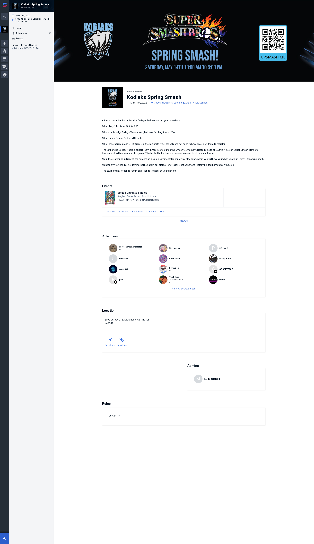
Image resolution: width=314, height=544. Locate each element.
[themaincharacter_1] (120, 249)
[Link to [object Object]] (114, 248)
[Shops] (4, 59)
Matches (151, 211)
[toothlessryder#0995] (170, 282)
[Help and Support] (4, 74)
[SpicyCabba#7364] (170, 271)
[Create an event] (4, 43)
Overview (110, 211)
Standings (137, 211)
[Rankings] (4, 51)
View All (184, 220)
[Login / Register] (4, 538)
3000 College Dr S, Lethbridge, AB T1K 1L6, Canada (181, 102)
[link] (120, 249)
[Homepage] (4, 5)
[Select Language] (4, 67)
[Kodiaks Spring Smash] (4, 29)
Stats (162, 211)
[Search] (4, 16)
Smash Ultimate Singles (132, 192)
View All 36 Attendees (183, 288)
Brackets (123, 211)
